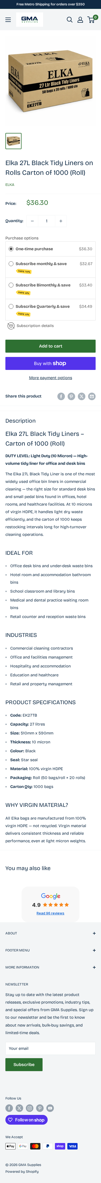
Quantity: (14, 220)
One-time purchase (34, 248)
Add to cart (50, 346)
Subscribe (23, 1064)
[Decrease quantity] (32, 221)
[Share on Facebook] (61, 396)
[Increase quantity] (61, 221)
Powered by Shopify (22, 1171)
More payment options (50, 377)
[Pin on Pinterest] (71, 396)
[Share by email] (92, 396)
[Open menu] (8, 20)
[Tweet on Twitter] (81, 396)
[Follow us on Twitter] (19, 1108)
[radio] (11, 249)
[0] (91, 19)
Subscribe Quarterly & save (43, 310)
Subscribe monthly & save (42, 267)
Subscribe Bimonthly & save (43, 289)
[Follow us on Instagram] (29, 1108)
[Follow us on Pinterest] (40, 1108)
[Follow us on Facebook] (9, 1108)
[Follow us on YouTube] (50, 1108)
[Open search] (70, 20)
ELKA (9, 184)
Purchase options (22, 238)
